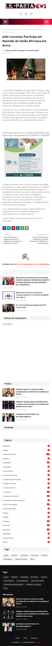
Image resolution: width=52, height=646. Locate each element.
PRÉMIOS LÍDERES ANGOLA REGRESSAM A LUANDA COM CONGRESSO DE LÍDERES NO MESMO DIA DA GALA (32, 404)
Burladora (34, 577)
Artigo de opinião (26, 454)
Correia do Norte (26, 488)
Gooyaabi (37, 642)
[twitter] (26, 14)
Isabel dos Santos (21, 559)
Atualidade (26, 463)
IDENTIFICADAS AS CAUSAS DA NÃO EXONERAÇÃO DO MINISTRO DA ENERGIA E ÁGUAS (32, 391)
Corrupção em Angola (26, 496)
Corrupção (26, 492)
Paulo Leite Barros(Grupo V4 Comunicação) (22, 50)
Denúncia (26, 521)
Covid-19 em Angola (26, 504)
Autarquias (26, 467)
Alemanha (26, 446)
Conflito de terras (26, 483)
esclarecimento (26, 538)
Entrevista (26, 530)
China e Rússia (26, 471)
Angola (26, 450)
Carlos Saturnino (22, 581)
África (26, 542)
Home (17, 638)
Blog (20, 642)
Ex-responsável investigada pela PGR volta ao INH (31, 306)
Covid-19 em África (26, 509)
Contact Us (34, 638)
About (25, 638)
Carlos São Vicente (37, 581)
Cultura (26, 513)
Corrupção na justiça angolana (26, 500)
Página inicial (6, 30)
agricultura (26, 534)
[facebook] (20, 14)
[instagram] (31, 14)
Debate (26, 517)
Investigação (8, 559)
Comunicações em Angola (26, 479)
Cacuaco (44, 577)
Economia (26, 525)
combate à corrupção (33, 585)
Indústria (44, 555)
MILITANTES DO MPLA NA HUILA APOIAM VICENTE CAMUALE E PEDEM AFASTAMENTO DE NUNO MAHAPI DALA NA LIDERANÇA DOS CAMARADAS (33, 281)
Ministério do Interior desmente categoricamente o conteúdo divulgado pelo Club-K (32, 294)
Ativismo (26, 458)
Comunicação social (26, 475)
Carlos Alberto (9, 581)
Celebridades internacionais (13, 585)
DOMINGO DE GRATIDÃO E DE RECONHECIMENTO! (27, 415)
